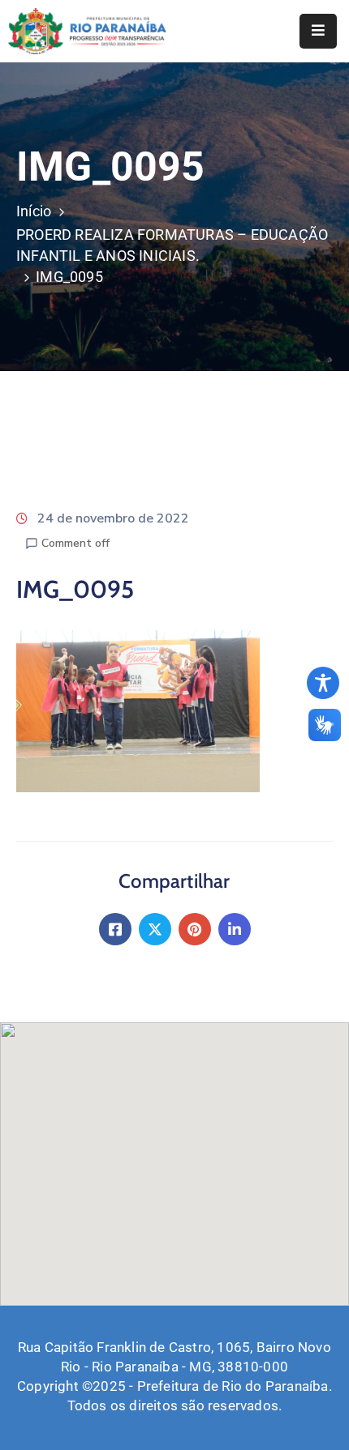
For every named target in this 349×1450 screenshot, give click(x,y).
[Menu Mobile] (318, 31)
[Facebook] (115, 929)
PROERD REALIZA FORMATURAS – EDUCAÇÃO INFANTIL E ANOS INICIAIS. (172, 245)
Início (33, 211)
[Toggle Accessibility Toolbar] (323, 683)
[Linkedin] (234, 929)
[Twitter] (155, 929)
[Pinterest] (195, 929)
